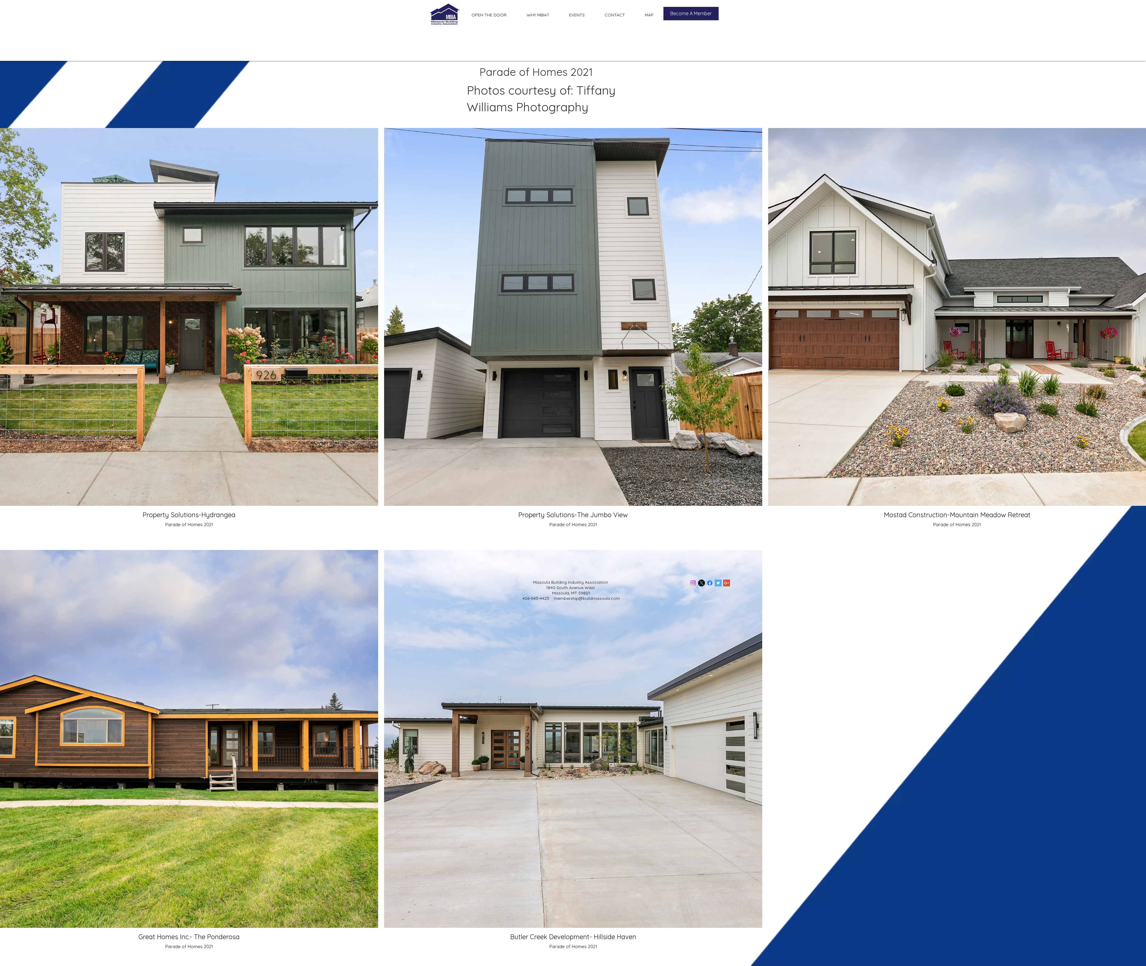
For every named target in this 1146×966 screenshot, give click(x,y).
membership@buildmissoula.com (587, 598)
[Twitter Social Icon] (718, 583)
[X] (701, 583)
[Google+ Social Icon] (726, 583)
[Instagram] (693, 583)
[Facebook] (709, 583)
